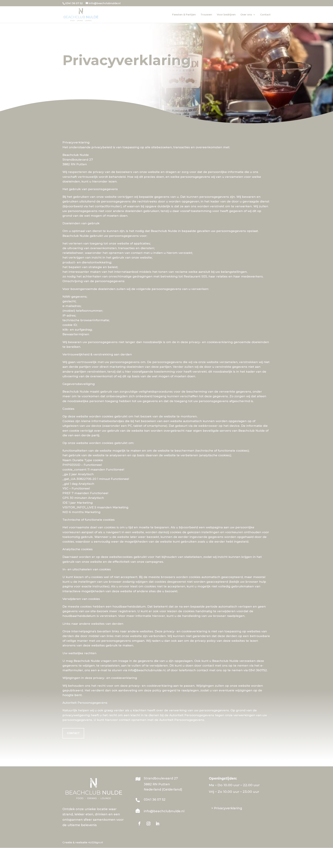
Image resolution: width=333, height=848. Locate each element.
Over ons (246, 14)
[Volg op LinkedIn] (157, 823)
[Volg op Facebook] (139, 823)
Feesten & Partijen (184, 14)
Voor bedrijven (226, 14)
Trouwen (206, 14)
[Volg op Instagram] (148, 823)
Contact (265, 14)
